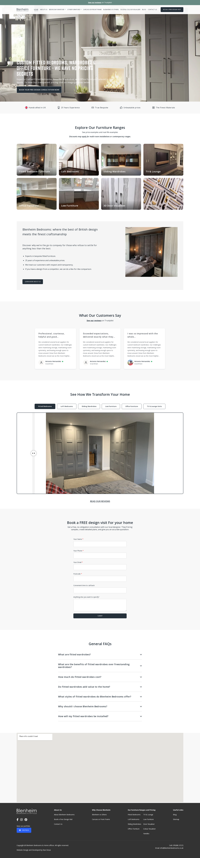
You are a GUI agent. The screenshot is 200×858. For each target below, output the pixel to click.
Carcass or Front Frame (101, 819)
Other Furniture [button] (73, 10)
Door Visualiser (149, 824)
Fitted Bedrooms (134, 814)
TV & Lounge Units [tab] (154, 406)
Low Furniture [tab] (110, 406)
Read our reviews (100, 501)
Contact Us (58, 824)
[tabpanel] (100, 453)
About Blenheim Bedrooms (64, 814)
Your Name (78, 539)
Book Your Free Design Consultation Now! (39, 89)
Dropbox (25, 830)
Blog (144, 10)
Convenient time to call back (84, 585)
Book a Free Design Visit (63, 819)
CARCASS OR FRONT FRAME (92, 10)
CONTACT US (152, 10)
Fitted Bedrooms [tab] (45, 406)
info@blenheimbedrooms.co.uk (171, 848)
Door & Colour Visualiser (130, 10)
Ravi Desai (47, 850)
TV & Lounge (148, 814)
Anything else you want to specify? (86, 597)
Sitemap (176, 819)
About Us (43, 10)
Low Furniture (148, 819)
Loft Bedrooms (133, 819)
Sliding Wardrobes (134, 824)
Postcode (77, 574)
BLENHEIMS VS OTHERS (111, 10)
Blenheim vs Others (99, 814)
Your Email (78, 562)
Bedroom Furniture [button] (56, 10)
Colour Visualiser (149, 829)
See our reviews (94, 2)
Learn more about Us (33, 282)
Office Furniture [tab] (131, 406)
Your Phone (78, 551)
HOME (36, 10)
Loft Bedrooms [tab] (67, 406)
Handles (146, 833)
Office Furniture (133, 829)
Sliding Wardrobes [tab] (89, 406)
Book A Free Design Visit (172, 10)
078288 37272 (178, 845)
